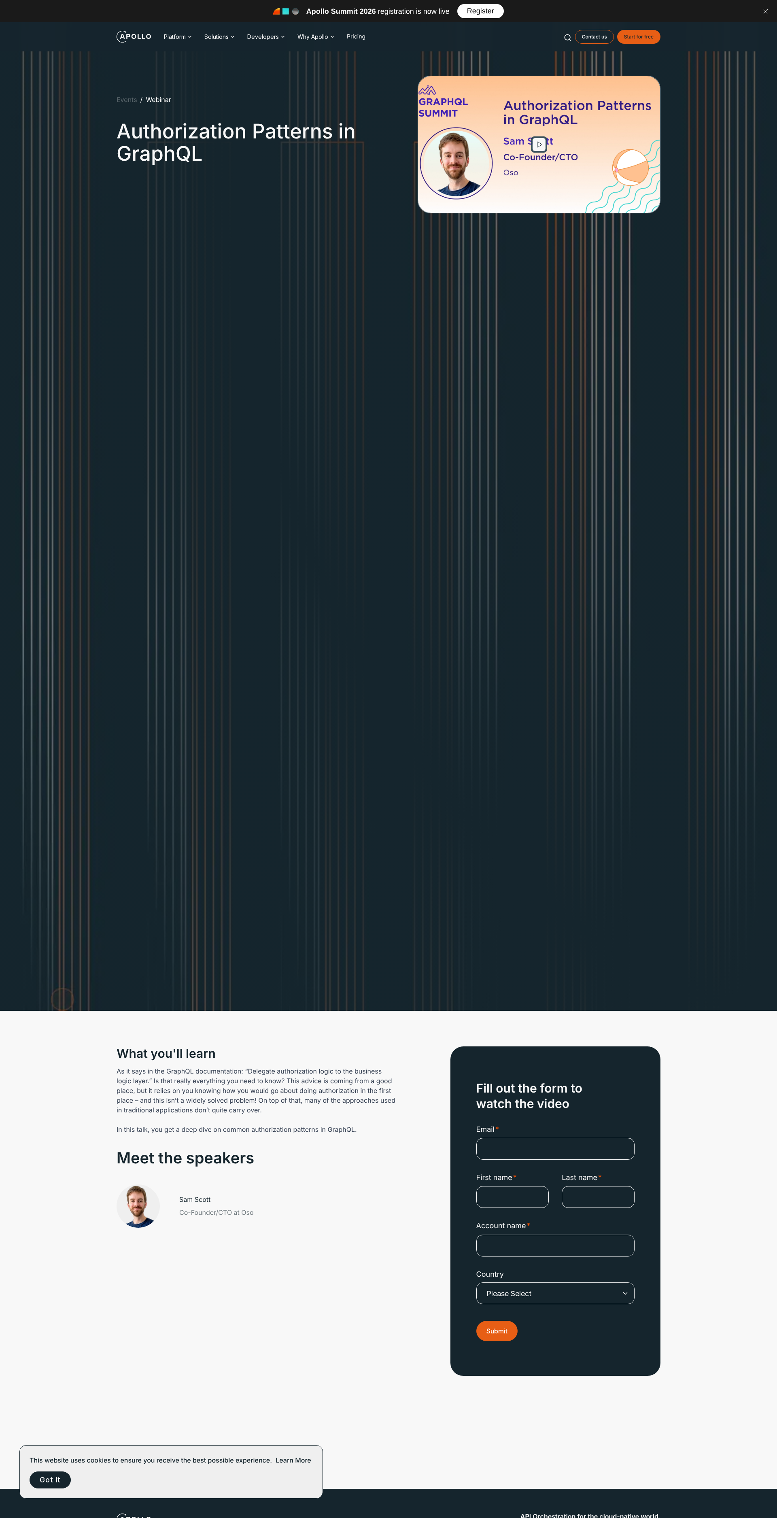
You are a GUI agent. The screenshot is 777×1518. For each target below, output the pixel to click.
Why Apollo (312, 36)
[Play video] (539, 144)
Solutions (216, 36)
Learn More (293, 1460)
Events (127, 100)
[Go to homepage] (134, 37)
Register (480, 11)
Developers (263, 36)
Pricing (356, 36)
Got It (50, 1479)
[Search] (568, 37)
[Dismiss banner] (765, 11)
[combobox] (568, 37)
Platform (175, 36)
